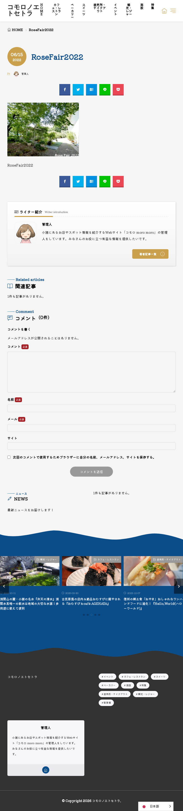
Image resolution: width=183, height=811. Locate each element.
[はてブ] (91, 89)
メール (12, 419)
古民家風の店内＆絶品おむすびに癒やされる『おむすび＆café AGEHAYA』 (91, 601)
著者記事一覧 (148, 254)
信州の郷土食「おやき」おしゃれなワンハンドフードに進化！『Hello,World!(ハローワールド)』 (153, 604)
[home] (45, 770)
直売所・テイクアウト (169, 559)
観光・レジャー (48, 559)
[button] (4, 586)
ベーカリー (110, 685)
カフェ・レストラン (108, 559)
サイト (12, 438)
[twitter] (78, 89)
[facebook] (64, 89)
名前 (11, 399)
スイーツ (160, 676)
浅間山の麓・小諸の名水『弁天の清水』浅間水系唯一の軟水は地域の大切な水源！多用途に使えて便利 (29, 604)
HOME (17, 29)
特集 (144, 685)
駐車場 (107, 702)
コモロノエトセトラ (23, 11)
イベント (108, 676)
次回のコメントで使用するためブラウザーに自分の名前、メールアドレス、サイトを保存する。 (84, 457)
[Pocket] (118, 89)
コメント (14, 346)
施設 (128, 685)
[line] (104, 89)
